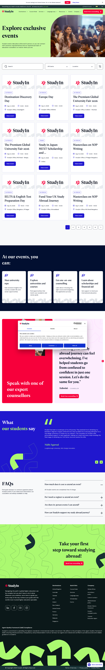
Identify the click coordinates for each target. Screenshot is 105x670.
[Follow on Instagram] (26, 607)
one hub (45, 6)
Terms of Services (71, 668)
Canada (54, 595)
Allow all (74, 345)
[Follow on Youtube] (20, 607)
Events (70, 11)
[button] (103, 361)
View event (10, 116)
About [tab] (75, 328)
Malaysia (54, 618)
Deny (30, 345)
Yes (67, 2)
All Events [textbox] (51, 66)
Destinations (22, 11)
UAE (53, 599)
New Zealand (56, 605)
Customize (51, 345)
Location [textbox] (75, 66)
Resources (62, 11)
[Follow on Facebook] (14, 607)
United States (56, 608)
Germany (55, 615)
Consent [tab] (29, 328)
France (54, 611)
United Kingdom (56, 589)
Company (76, 11)
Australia (54, 592)
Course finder (33, 11)
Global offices (91, 589)
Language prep (51, 11)
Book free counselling (91, 12)
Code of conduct (92, 597)
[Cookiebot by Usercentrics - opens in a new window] (74, 323)
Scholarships (73, 599)
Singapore (55, 621)
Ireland (54, 602)
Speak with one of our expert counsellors (25, 389)
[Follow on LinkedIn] (7, 607)
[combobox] (57, 66)
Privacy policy (83, 668)
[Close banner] (84, 323)
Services (41, 11)
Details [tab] (52, 328)
